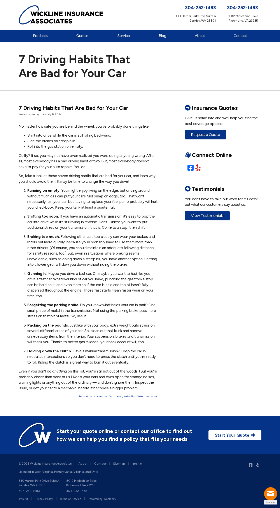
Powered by (102, 499)
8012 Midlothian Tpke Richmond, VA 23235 (81, 483)
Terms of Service (70, 499)
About (200, 35)
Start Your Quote (232, 435)
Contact (240, 35)
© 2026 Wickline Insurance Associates (45, 464)
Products (40, 35)
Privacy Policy (44, 499)
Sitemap (119, 464)
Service (123, 35)
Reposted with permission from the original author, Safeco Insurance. (118, 396)
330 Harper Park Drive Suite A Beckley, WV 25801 (39, 483)
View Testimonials (207, 215)
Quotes (82, 35)
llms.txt (137, 464)
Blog (162, 35)
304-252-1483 (200, 7)
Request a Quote (205, 134)
